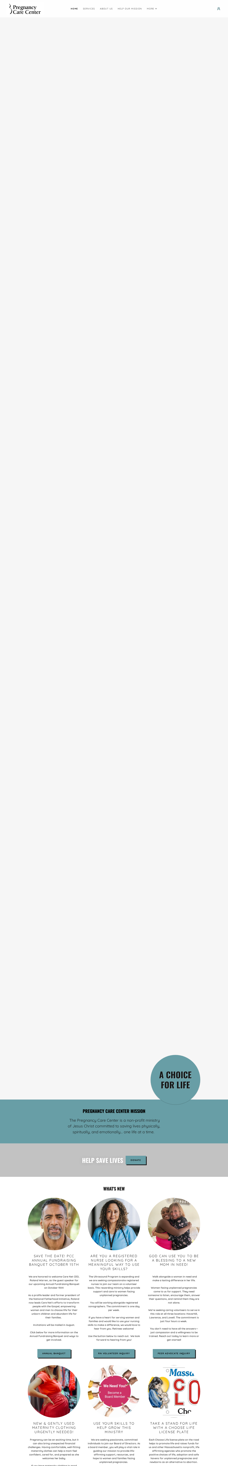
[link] (25, 8)
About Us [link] (106, 8)
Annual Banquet (54, 1353)
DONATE (136, 1160)
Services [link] (89, 8)
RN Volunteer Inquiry (114, 1353)
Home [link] (74, 8)
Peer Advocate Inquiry (174, 1353)
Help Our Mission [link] (130, 8)
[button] (152, 9)
